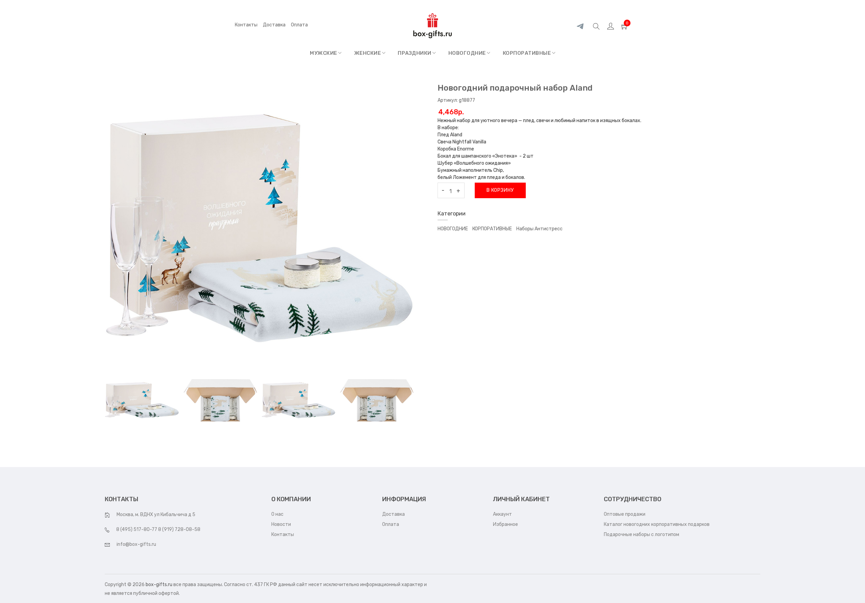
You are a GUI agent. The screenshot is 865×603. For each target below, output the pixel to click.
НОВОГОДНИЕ (467, 53)
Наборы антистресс (539, 229)
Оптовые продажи (624, 514)
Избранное (505, 524)
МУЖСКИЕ (324, 53)
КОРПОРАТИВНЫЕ (527, 53)
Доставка (274, 25)
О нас (277, 514)
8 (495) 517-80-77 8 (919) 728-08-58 (158, 529)
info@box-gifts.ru (136, 544)
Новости (281, 524)
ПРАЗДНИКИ (415, 53)
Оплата (390, 524)
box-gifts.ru (159, 584)
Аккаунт (502, 514)
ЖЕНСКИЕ (368, 53)
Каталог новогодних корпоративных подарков (657, 524)
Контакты (246, 25)
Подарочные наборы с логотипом (641, 534)
